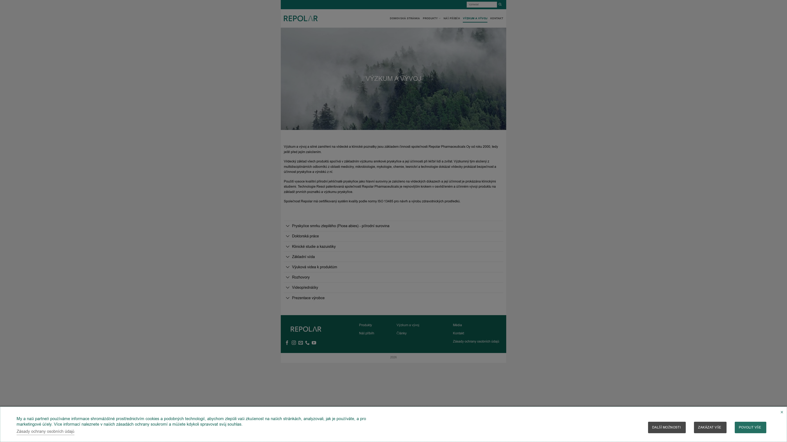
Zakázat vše (709, 427)
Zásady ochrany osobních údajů (45, 431)
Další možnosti (666, 427)
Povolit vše (750, 427)
